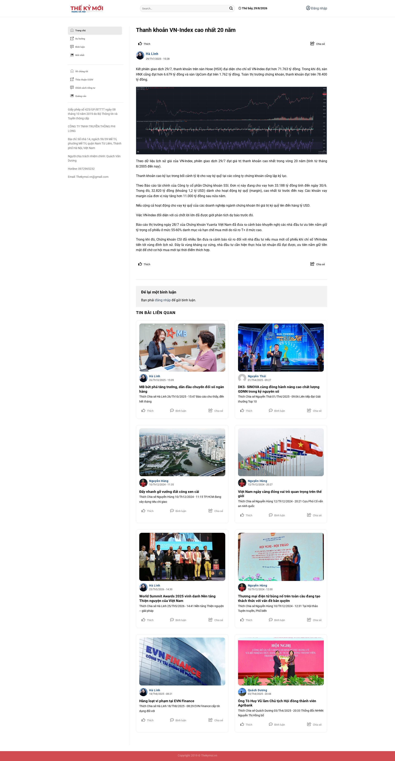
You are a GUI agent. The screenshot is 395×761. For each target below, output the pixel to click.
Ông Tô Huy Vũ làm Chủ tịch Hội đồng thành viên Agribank (277, 703)
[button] (314, 44)
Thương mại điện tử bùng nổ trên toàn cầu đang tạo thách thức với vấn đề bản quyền (279, 598)
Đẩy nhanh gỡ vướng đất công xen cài (169, 492)
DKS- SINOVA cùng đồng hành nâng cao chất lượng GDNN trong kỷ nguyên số (278, 389)
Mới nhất (79, 55)
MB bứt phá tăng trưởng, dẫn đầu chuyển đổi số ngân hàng (181, 389)
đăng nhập (163, 300)
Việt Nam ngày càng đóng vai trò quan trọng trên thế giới (280, 494)
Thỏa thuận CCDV (84, 79)
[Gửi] (231, 8)
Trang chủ (80, 30)
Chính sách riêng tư (85, 88)
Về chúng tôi (81, 71)
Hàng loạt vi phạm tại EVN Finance (166, 701)
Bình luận (80, 47)
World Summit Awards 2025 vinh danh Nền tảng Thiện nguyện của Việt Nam (177, 598)
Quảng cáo (80, 96)
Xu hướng (80, 38)
